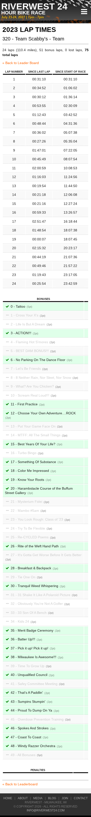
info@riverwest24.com (46, 810)
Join (65, 798)
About (23, 798)
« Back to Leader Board (20, 63)
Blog (52, 798)
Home (7, 798)
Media (37, 798)
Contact (81, 798)
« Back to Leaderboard (20, 784)
